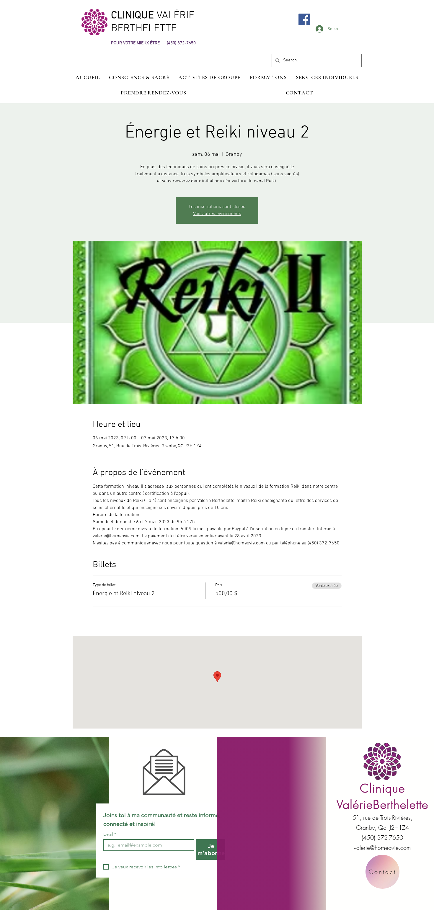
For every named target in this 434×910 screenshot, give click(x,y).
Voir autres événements (217, 214)
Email (109, 834)
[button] (327, 77)
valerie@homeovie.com (382, 848)
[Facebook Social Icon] (304, 19)
